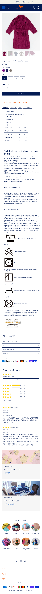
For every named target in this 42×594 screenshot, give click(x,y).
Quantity (5, 84)
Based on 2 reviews (8, 376)
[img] (7, 407)
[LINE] (25, 561)
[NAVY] (7, 70)
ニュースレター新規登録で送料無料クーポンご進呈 (21, 2)
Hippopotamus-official (20, 590)
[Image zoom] (21, 32)
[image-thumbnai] (4, 53)
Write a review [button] (21, 380)
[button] (21, 94)
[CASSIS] (3, 70)
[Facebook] (17, 561)
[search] (7, 7)
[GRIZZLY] (10, 70)
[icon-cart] (38, 7)
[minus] (4, 88)
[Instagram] (21, 561)
